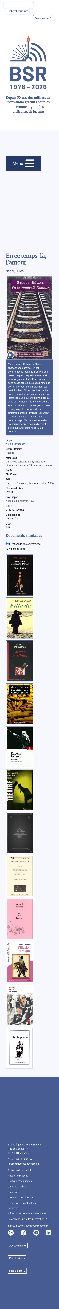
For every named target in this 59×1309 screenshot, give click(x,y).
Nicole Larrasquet (15, 443)
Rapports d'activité (18, 1175)
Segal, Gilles (15, 271)
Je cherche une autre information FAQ (28, 1219)
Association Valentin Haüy (20, 500)
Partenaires (14, 1192)
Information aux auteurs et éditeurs (27, 1213)
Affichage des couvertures (26, 543)
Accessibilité (16, 1245)
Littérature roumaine (41, 465)
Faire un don (16, 1270)
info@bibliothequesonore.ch (23, 1163)
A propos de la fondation (21, 1170)
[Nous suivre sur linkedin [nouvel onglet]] (48, 1233)
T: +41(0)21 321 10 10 (20, 1159)
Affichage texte (16, 548)
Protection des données (21, 1197)
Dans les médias (17, 1186)
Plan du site (15, 1258)
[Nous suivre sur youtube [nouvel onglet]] (36, 1233)
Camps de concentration (19, 461)
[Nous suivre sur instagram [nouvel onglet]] (11, 1233)
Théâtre (10, 452)
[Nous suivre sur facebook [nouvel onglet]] (23, 1233)
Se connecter (42, 18)
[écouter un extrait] (10, 354)
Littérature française (17, 465)
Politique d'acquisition (20, 1181)
